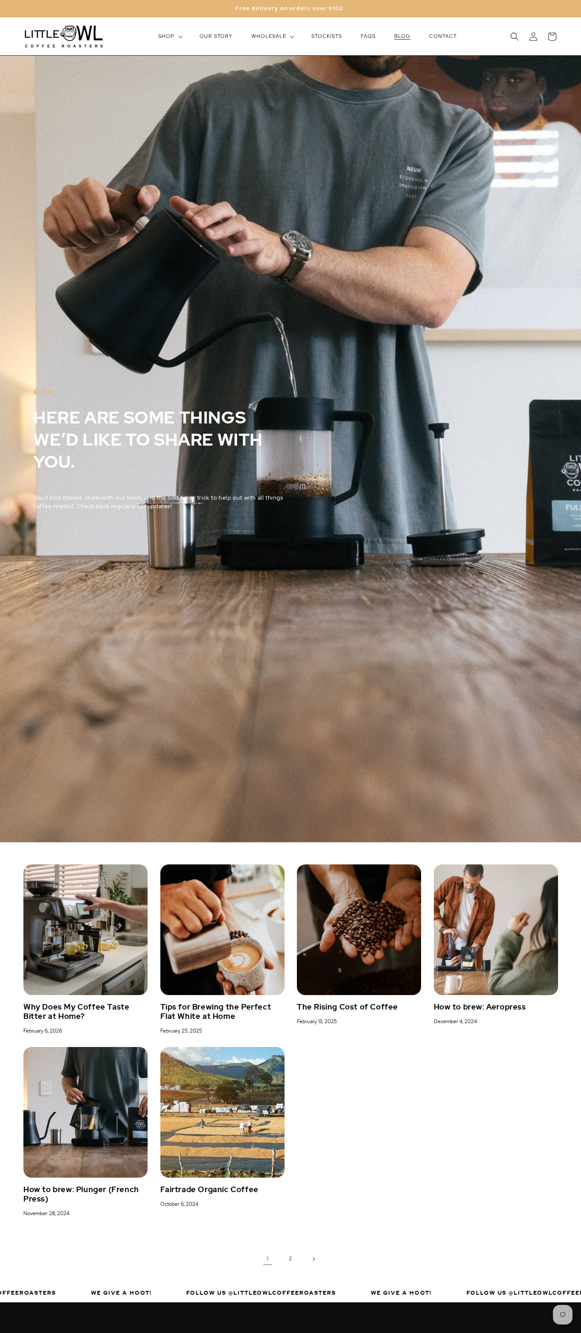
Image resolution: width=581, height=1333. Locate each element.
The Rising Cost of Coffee (347, 1007)
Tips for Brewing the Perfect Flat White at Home (215, 1011)
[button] (169, 36)
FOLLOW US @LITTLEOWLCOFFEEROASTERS (208, 1292)
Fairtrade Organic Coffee (209, 1189)
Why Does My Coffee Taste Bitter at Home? (76, 1011)
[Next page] (313, 1259)
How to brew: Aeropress (480, 1007)
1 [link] (268, 1258)
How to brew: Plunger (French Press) (81, 1194)
